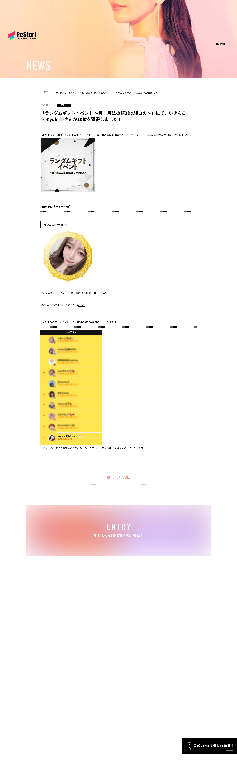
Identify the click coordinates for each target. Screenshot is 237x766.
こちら (81, 305)
